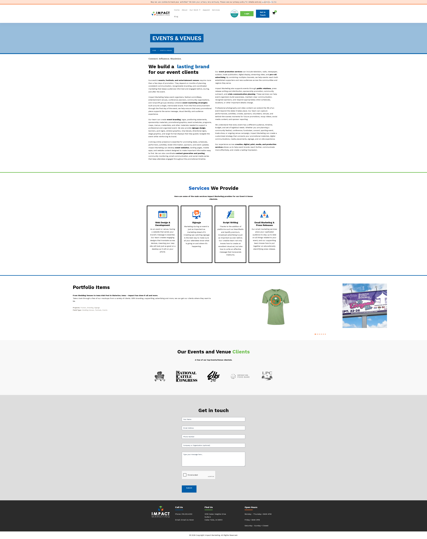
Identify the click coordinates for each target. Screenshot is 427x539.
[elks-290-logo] (213, 376)
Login (246, 14)
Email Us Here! (187, 520)
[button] (315, 334)
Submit (189, 488)
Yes (272, 2)
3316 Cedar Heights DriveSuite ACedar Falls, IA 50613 (215, 517)
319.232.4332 (186, 514)
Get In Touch (263, 13)
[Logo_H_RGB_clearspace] (240, 376)
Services (216, 10)
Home (177, 10)
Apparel (206, 10)
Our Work (194, 10)
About (184, 10)
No (275, 2)
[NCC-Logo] (186, 376)
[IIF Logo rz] (159, 376)
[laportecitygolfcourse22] (267, 376)
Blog (176, 16)
